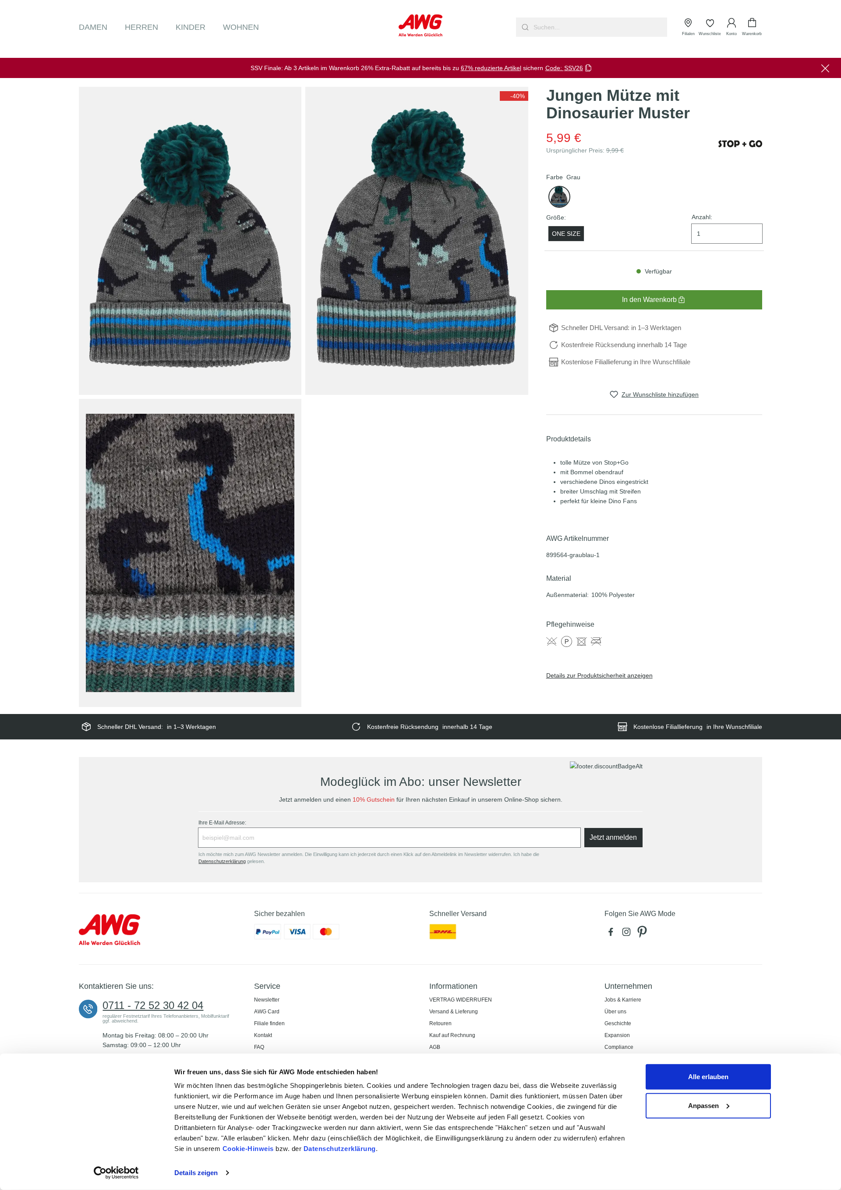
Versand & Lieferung (453, 1012)
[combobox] (599, 27)
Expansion (617, 1035)
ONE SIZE (566, 233)
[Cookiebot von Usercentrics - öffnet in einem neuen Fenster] (116, 1172)
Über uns (615, 1012)
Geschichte (617, 1023)
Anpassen (703, 1105)
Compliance (618, 1047)
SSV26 (573, 67)
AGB (434, 1047)
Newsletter (266, 1000)
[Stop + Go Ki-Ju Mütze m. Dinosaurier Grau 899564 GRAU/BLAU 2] (416, 241)
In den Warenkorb (649, 299)
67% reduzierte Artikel (491, 67)
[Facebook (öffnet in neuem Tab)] (612, 934)
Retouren (440, 1023)
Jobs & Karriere (622, 1000)
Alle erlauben (708, 1076)
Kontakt (263, 1035)
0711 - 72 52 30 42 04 (152, 1005)
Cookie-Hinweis (248, 1148)
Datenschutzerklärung (340, 1148)
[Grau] (559, 197)
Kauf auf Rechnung (452, 1035)
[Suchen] (524, 27)
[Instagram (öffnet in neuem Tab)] (628, 934)
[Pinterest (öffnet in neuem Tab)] (643, 934)
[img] (514, 96)
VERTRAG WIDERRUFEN (460, 1000)
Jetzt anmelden (613, 837)
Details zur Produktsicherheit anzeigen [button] (599, 675)
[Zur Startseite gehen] (420, 25)
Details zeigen (196, 1172)
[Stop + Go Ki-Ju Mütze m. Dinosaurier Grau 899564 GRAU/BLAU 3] (190, 553)
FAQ (259, 1047)
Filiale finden (269, 1023)
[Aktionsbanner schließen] (825, 68)
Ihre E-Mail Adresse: (222, 823)
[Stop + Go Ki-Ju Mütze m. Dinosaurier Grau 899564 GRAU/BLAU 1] (190, 241)
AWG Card (266, 1012)
